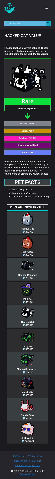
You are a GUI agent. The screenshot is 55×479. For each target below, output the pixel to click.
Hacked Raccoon (27, 275)
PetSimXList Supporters (27, 465)
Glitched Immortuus (27, 369)
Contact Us (18, 456)
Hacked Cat (27, 322)
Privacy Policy (34, 456)
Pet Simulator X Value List (27, 460)
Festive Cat (27, 228)
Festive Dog (27, 252)
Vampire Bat (28, 392)
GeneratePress (27, 474)
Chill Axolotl (27, 438)
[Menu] (47, 8)
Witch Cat (27, 299)
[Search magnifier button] (48, 23)
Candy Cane (27, 415)
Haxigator (27, 346)
